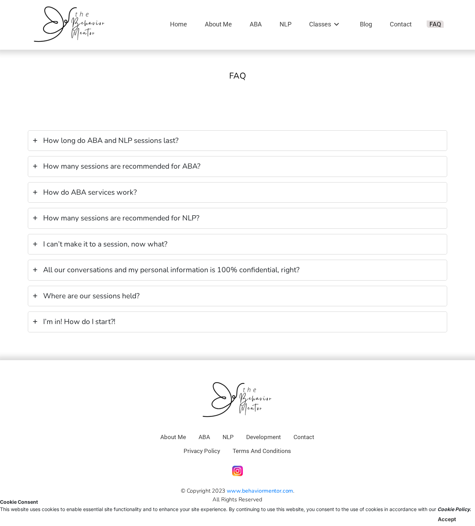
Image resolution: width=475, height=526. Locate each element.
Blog (366, 24)
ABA (256, 24)
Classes (320, 24)
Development (263, 437)
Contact (401, 24)
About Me (218, 24)
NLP (285, 24)
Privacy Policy (202, 450)
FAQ (435, 24)
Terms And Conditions (262, 450)
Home (178, 24)
